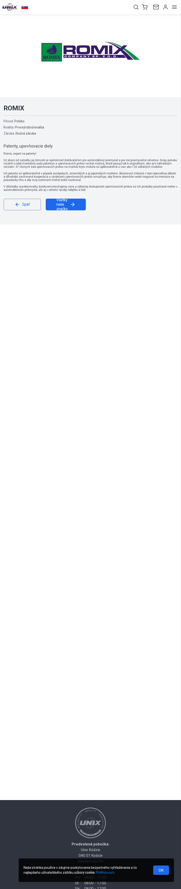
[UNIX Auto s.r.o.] (90, 823)
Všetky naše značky (62, 204)
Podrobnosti (105, 872)
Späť (26, 204)
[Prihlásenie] (165, 7)
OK (161, 870)
